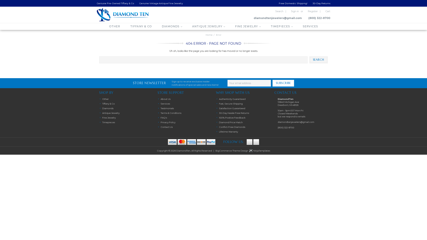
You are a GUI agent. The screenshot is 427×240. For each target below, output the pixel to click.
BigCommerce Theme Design (232, 150)
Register (313, 11)
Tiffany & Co (141, 26)
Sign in (295, 11)
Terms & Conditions (171, 113)
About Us (165, 99)
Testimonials (167, 108)
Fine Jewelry (247, 26)
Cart (327, 11)
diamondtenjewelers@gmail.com (278, 18)
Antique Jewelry (207, 26)
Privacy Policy (168, 122)
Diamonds (171, 26)
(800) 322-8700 (319, 18)
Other (114, 26)
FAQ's (164, 117)
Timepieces (281, 26)
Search (279, 11)
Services (310, 26)
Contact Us (167, 127)
